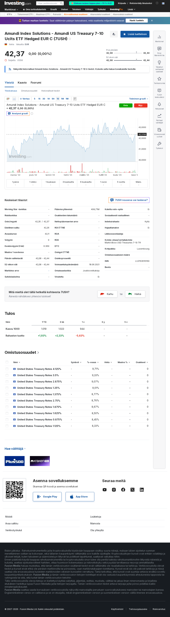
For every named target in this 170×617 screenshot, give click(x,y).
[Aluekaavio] (14, 99)
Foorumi (36, 82)
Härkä (138, 294)
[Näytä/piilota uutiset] (75, 99)
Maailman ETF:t (43, 14)
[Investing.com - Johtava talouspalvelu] (18, 3)
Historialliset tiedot (50, 91)
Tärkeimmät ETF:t (25, 14)
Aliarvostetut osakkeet (100, 14)
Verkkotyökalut (13, 530)
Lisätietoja (95, 516)
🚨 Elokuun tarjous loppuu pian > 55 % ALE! (91, 3)
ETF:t (9, 14)
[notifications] (157, 3)
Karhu (110, 294)
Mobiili (8, 516)
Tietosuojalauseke (138, 609)
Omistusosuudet (29, 91)
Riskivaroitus (159, 609)
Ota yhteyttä (97, 530)
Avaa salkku (11, 523)
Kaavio (22, 82)
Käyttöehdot (117, 609)
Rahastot (57, 14)
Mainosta (95, 523)
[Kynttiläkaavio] (8, 99)
